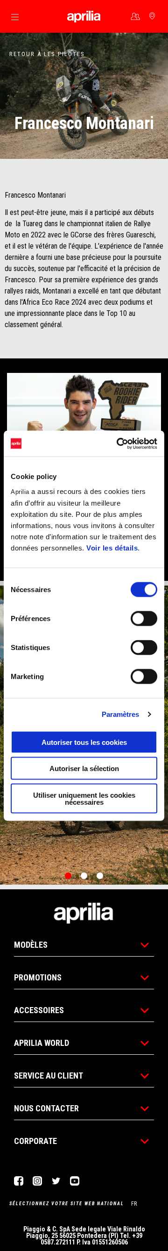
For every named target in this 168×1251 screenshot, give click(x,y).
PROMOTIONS (38, 977)
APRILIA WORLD (41, 1043)
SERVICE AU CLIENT (48, 1075)
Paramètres (121, 714)
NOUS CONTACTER (46, 1108)
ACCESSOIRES (39, 1010)
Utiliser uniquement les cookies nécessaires (84, 798)
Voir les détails (112, 547)
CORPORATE (35, 1141)
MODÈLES (31, 945)
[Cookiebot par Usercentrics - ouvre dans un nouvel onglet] (118, 443)
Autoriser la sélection (84, 768)
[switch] (144, 618)
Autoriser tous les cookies (84, 742)
